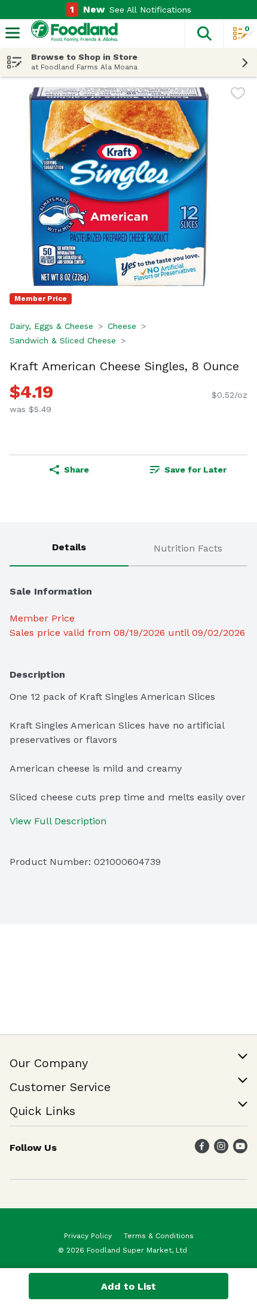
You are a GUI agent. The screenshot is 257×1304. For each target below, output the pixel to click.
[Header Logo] (72, 34)
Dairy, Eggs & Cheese (51, 326)
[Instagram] (221, 1150)
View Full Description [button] (58, 821)
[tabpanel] (128, 721)
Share (76, 469)
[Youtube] (240, 1150)
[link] (187, 469)
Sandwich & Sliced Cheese (63, 340)
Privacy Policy (88, 1236)
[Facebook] (202, 1150)
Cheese (122, 326)
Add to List (128, 1286)
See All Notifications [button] (150, 9)
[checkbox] (237, 95)
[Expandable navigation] (12, 32)
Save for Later (195, 469)
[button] (204, 33)
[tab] (69, 549)
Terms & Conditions (159, 1236)
